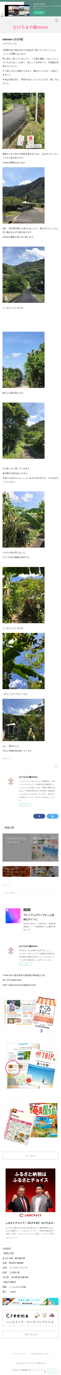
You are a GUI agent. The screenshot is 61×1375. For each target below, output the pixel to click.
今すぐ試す (39, 12)
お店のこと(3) (7, 758)
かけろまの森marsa (30, 26)
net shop (30, 1155)
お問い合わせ (30, 1334)
